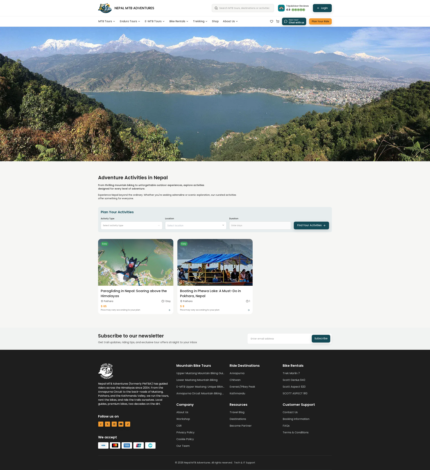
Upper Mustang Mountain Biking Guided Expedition (201, 373)
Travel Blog (237, 412)
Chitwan (235, 380)
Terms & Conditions (296, 432)
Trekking (198, 21)
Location (169, 218)
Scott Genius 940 (294, 380)
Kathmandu (237, 393)
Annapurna (237, 373)
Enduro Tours (128, 21)
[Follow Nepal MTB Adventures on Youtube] (121, 424)
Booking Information (296, 419)
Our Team (183, 446)
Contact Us (290, 412)
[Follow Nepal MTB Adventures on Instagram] (114, 424)
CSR (179, 426)
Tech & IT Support (244, 462)
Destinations (238, 419)
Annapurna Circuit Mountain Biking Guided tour (201, 393)
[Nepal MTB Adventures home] (105, 8)
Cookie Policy (185, 439)
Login (324, 8)
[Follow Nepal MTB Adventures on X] (107, 424)
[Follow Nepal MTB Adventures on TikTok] (127, 424)
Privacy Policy (185, 432)
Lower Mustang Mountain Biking (197, 380)
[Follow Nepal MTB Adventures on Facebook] (100, 424)
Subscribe (321, 338)
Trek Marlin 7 (291, 373)
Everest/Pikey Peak (242, 387)
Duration (233, 218)
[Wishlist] (271, 21)
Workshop (183, 419)
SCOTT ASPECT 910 (295, 393)
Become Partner (241, 426)
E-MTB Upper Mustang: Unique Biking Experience (201, 387)
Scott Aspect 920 (294, 387)
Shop (215, 21)
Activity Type (112, 222)
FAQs (286, 426)
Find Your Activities (309, 225)
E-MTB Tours (153, 21)
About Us (229, 21)
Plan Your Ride (320, 21)
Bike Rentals (177, 21)
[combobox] (131, 225)
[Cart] (277, 21)
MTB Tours (105, 21)
